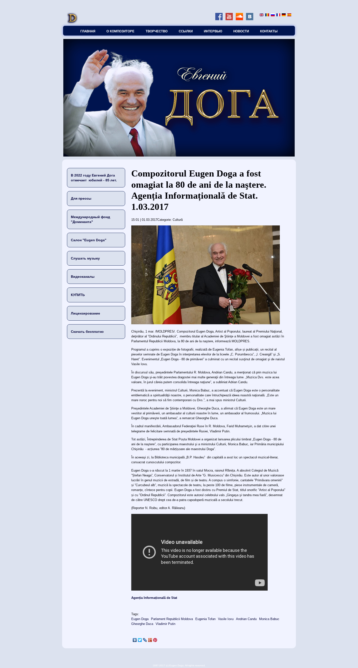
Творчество (157, 31)
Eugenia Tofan (205, 619)
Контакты (269, 31)
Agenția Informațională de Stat (154, 598)
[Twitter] (139, 640)
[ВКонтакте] (134, 640)
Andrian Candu (246, 619)
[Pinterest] (155, 640)
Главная (87, 31)
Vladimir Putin (165, 624)
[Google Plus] (150, 640)
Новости (241, 31)
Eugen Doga (140, 619)
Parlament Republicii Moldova (172, 619)
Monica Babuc (269, 619)
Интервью (213, 31)
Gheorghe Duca (142, 624)
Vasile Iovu (226, 619)
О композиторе (120, 31)
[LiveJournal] (145, 640)
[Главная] (72, 23)
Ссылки (186, 31)
